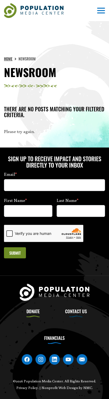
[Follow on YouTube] (68, 359)
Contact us (76, 311)
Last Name (68, 200)
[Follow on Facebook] (27, 359)
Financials (54, 338)
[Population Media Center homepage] (33, 10)
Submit (15, 253)
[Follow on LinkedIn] (54, 359)
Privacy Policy (27, 387)
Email (10, 174)
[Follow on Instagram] (40, 359)
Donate (33, 311)
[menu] (101, 10)
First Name (15, 200)
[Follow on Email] (82, 359)
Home (8, 58)
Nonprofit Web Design (60, 387)
